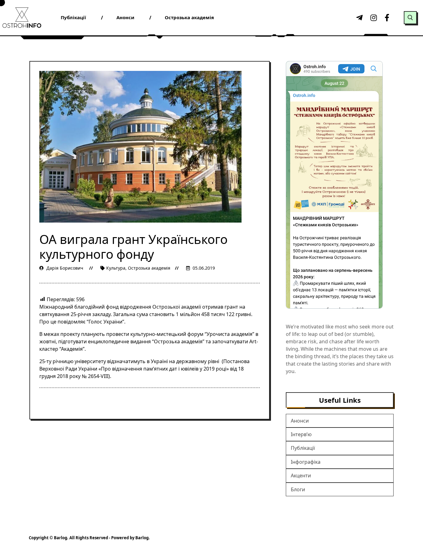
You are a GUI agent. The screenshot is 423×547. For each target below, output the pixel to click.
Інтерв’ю (301, 434)
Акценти (301, 475)
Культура (115, 268)
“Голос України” (105, 321)
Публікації (303, 448)
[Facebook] (387, 17)
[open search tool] (410, 17)
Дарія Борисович (65, 268)
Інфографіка (306, 461)
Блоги (298, 489)
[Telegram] (358, 17)
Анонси (300, 420)
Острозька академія (149, 268)
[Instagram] (372, 17)
